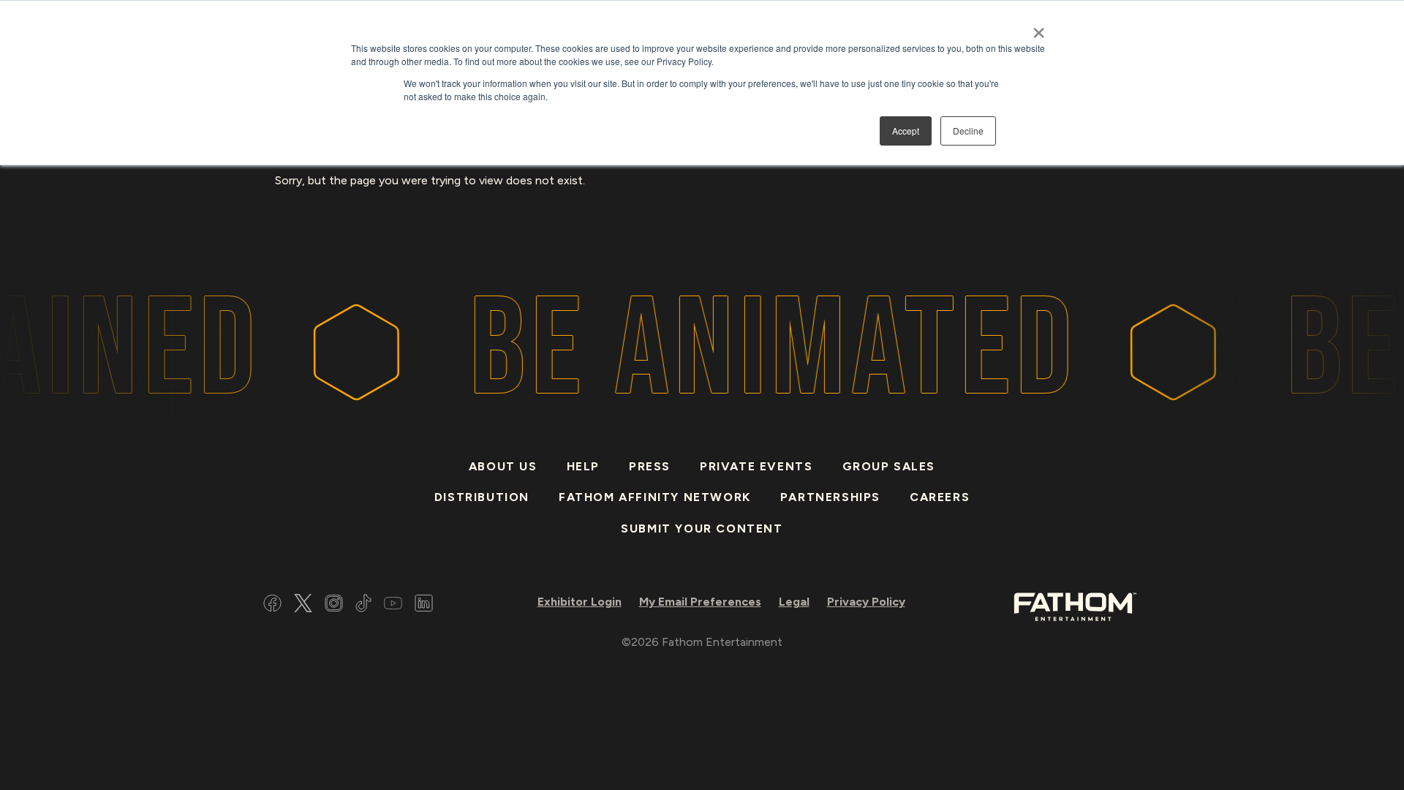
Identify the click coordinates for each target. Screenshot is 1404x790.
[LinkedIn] (424, 605)
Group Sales (889, 466)
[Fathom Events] (1075, 605)
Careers (940, 497)
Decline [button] (968, 130)
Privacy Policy (866, 602)
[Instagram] (334, 605)
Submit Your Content (701, 528)
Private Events (756, 466)
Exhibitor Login (579, 602)
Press (650, 466)
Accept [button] (905, 130)
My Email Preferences (700, 602)
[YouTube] (393, 605)
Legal (794, 602)
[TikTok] (363, 605)
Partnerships (830, 497)
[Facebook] (272, 605)
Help (583, 466)
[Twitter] (303, 605)
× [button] (1038, 27)
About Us (503, 466)
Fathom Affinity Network (655, 497)
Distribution (481, 497)
